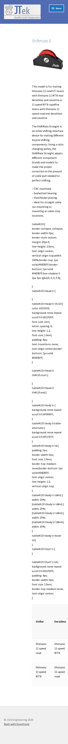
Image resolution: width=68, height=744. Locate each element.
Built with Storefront (16, 724)
